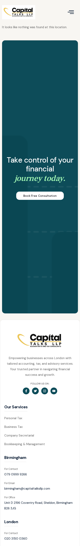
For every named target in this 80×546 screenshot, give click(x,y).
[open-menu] (71, 12)
